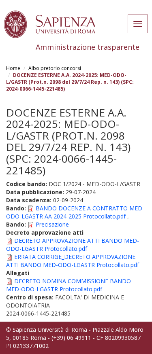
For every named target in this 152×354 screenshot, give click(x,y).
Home (13, 68)
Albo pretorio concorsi (54, 68)
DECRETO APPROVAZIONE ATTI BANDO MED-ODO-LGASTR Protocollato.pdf (72, 244)
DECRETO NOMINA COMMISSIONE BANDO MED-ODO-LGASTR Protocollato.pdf (68, 285)
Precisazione (52, 224)
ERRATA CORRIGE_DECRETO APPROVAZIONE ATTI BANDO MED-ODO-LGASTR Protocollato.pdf (72, 261)
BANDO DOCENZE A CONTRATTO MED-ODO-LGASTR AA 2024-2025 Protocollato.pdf (75, 212)
